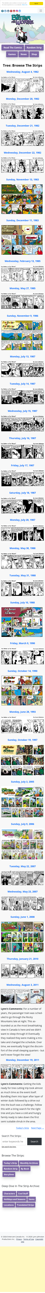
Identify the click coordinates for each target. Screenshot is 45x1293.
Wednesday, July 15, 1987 (22, 411)
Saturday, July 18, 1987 (22, 492)
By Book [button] (25, 1168)
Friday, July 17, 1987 (22, 465)
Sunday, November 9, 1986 (22, 315)
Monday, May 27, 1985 (22, 288)
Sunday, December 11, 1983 (22, 220)
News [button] (24, 54)
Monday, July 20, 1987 (22, 519)
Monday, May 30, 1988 (22, 548)
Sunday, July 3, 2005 (22, 781)
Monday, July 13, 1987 (22, 356)
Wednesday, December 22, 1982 (22, 152)
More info (24, 5)
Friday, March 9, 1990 (22, 643)
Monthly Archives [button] (29, 1163)
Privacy (19, 1239)
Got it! (36, 3)
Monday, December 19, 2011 (22, 1060)
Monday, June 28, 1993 (22, 711)
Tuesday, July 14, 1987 (22, 383)
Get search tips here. (9, 1147)
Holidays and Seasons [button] (14, 1199)
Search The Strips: (11, 1136)
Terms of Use (28, 1239)
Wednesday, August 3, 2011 (22, 984)
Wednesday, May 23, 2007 (23, 891)
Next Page (37, 1127)
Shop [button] (34, 54)
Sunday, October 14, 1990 (22, 671)
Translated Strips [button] (25, 1205)
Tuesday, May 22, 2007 (22, 866)
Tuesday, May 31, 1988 (22, 575)
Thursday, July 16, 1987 (22, 438)
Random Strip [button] (34, 47)
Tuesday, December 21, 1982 (22, 125)
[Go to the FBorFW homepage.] (22, 19)
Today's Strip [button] (10, 1163)
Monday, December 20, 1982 (22, 98)
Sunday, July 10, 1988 (22, 602)
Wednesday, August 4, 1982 (22, 71)
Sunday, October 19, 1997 (22, 739)
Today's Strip (22, 1127)
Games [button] (12, 54)
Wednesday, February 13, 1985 (22, 261)
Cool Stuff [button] (23, 1193)
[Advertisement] (22, 1269)
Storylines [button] (9, 1174)
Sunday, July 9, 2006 (22, 824)
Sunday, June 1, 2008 (23, 916)
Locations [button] (9, 1205)
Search (34, 1141)
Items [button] (31, 1199)
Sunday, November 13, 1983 (22, 179)
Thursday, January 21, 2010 (22, 958)
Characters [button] (9, 1193)
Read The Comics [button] (13, 47)
